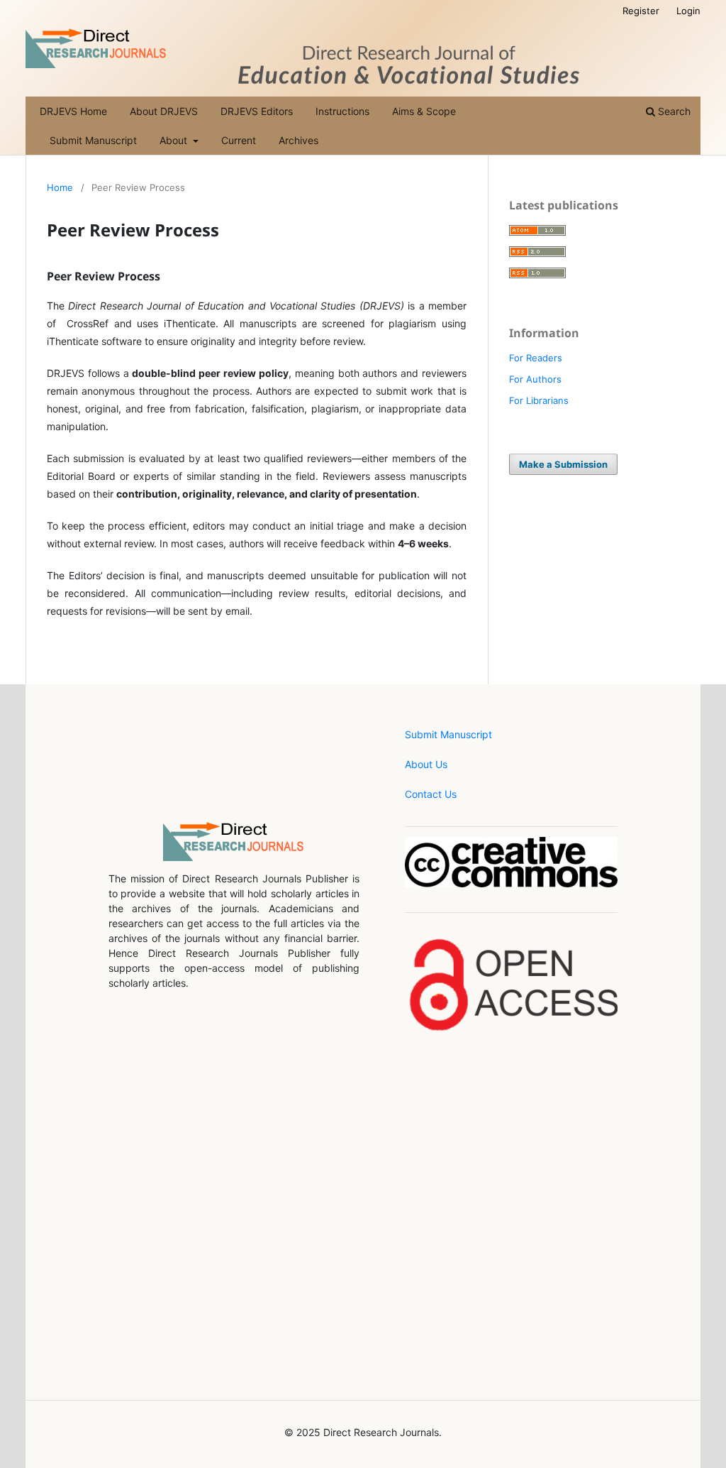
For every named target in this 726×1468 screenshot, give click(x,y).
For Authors (535, 379)
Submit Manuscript (93, 140)
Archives (298, 140)
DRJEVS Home (73, 111)
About (175, 140)
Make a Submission (563, 464)
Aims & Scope (424, 111)
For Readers (535, 357)
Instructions (342, 111)
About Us (426, 764)
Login (688, 10)
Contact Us (431, 794)
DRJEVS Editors (256, 111)
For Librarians (539, 400)
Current (238, 140)
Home (60, 187)
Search (673, 111)
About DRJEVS (164, 111)
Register (640, 10)
